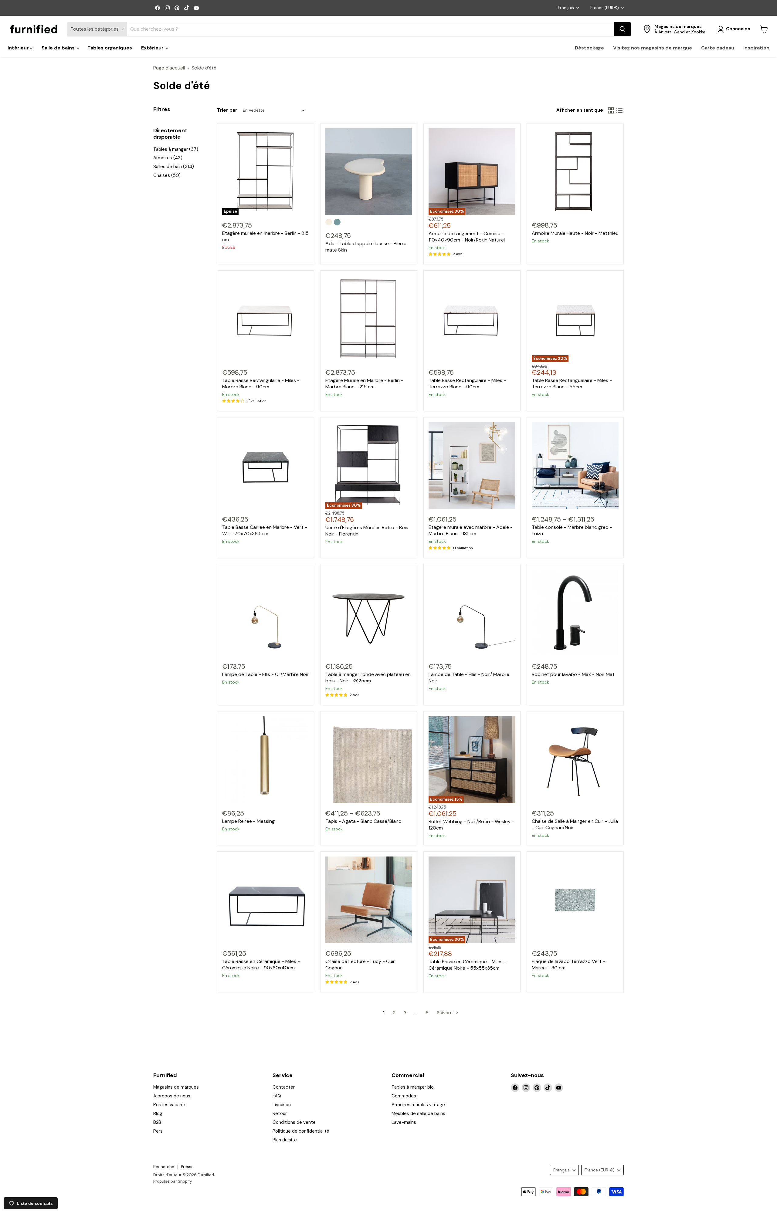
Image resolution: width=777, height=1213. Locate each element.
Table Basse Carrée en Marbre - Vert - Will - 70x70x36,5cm (264, 530)
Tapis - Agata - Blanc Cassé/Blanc (363, 821)
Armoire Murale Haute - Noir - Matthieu (575, 233)
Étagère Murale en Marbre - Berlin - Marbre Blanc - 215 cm (364, 383)
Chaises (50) (167, 175)
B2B (157, 1122)
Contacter (284, 1087)
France (604, 7)
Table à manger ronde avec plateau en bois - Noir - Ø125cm (368, 677)
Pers (158, 1131)
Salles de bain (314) (173, 167)
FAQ (277, 1096)
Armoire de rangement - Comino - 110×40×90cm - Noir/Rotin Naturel (467, 236)
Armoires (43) (167, 158)
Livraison (282, 1105)
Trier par (227, 110)
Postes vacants (170, 1105)
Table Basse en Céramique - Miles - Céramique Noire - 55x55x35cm (467, 964)
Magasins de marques (176, 1087)
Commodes (404, 1096)
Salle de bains (59, 48)
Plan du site (285, 1140)
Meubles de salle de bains (418, 1113)
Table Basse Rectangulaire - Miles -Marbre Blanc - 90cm (261, 383)
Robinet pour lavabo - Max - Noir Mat (573, 674)
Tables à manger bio (413, 1087)
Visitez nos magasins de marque (652, 48)
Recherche (163, 1166)
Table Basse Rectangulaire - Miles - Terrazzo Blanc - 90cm (467, 383)
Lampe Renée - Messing (248, 821)
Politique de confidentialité (301, 1131)
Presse (187, 1166)
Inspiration (756, 48)
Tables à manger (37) (175, 149)
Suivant (445, 1012)
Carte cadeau (717, 48)
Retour (280, 1113)
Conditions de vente (294, 1122)
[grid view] (611, 110)
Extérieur (153, 48)
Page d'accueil (169, 68)
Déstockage (589, 48)
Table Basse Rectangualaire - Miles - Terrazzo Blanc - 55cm (572, 383)
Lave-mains (404, 1122)
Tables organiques (109, 48)
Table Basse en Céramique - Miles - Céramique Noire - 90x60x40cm (261, 964)
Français (566, 7)
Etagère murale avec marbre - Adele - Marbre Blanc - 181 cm (471, 530)
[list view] (619, 110)
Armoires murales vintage (418, 1105)
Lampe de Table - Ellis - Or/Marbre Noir (265, 674)
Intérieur (19, 48)
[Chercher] (622, 29)
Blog (157, 1113)
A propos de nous (171, 1096)
